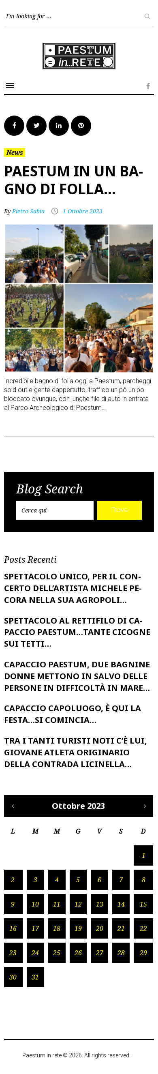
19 (78, 928)
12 (78, 904)
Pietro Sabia (28, 211)
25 (56, 952)
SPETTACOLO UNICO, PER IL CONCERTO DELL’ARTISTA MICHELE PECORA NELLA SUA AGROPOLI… (73, 588)
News (14, 152)
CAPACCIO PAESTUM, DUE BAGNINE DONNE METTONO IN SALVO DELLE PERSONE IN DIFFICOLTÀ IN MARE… (77, 676)
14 (121, 904)
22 (143, 928)
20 (99, 928)
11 (56, 904)
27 (99, 952)
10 (35, 904)
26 (78, 952)
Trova (119, 510)
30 (13, 977)
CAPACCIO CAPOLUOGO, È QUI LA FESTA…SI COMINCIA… (72, 714)
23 (13, 952)
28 (121, 952)
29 (143, 952)
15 (143, 904)
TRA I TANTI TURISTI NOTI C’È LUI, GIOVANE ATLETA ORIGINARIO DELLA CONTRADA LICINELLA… (75, 752)
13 (99, 904)
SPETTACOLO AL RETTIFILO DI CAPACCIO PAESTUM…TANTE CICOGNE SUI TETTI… (77, 632)
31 (35, 977)
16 (13, 928)
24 (35, 952)
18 (56, 928)
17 (35, 928)
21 (121, 928)
